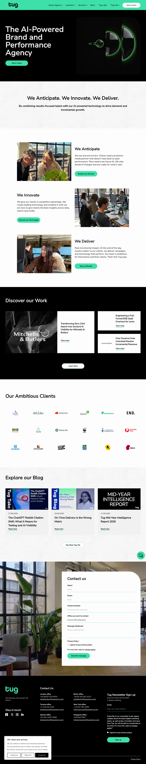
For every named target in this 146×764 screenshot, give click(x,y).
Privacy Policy (136, 759)
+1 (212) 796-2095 (81, 707)
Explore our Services (86, 174)
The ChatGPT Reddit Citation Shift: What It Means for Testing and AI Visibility (25, 490)
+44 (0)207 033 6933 (48, 697)
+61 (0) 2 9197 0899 (48, 717)
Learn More (73, 366)
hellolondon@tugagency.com (51, 699)
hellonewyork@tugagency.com (86, 709)
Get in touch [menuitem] (131, 5)
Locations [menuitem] (70, 5)
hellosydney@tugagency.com (51, 720)
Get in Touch (17, 63)
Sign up (118, 740)
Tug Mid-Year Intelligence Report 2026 (113, 489)
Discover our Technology (28, 220)
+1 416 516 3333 (47, 707)
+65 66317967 (80, 717)
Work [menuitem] (92, 5)
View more (9, 312)
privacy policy (90, 650)
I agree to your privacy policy (81, 645)
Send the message (97, 552)
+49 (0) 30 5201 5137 (82, 697)
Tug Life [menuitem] (114, 5)
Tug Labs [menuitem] (103, 5)
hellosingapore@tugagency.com (86, 720)
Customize (14, 755)
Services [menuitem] (82, 5)
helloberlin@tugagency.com (85, 699)
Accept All (41, 755)
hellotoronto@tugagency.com (52, 709)
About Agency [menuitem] (55, 5)
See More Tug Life (73, 545)
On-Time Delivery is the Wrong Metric (67, 489)
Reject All (28, 755)
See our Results (86, 266)
